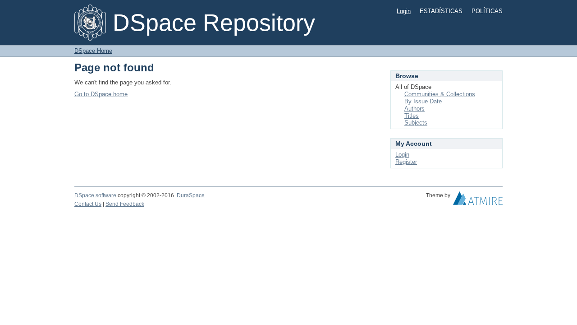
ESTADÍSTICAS (441, 11)
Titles (411, 115)
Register (406, 161)
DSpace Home (93, 50)
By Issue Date (423, 101)
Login (404, 11)
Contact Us (87, 204)
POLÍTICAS (487, 11)
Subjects (415, 122)
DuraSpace (191, 195)
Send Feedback (124, 204)
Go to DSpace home (101, 94)
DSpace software (95, 195)
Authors (414, 108)
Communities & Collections (439, 94)
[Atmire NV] (478, 200)
